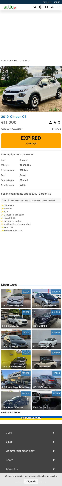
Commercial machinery (20, 450)
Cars (3, 60)
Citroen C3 (25, 60)
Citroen (13, 60)
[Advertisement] (31, 35)
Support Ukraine (31, 418)
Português (47, 2)
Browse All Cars (9, 412)
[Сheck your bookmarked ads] (47, 7)
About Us (12, 469)
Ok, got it (31, 481)
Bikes (9, 441)
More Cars (9, 285)
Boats (9, 459)
